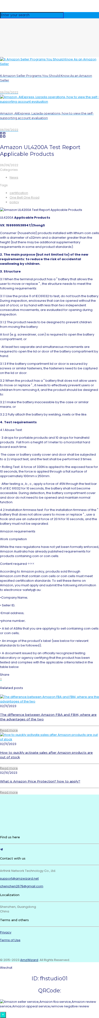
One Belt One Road (24, 197)
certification (19, 193)
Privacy (5, 932)
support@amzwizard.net (19, 878)
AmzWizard (29, 960)
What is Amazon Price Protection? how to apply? (40, 781)
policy (14, 202)
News (14, 177)
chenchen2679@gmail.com (21, 886)
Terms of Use (10, 940)
